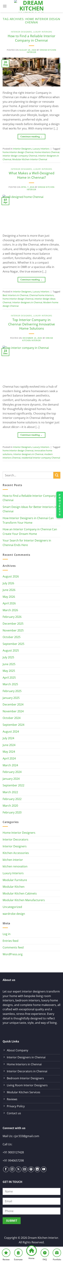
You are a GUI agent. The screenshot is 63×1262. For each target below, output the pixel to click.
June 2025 (9, 664)
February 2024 (12, 772)
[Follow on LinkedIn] (37, 1169)
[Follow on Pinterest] (31, 1169)
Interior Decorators (15, 839)
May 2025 (9, 671)
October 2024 (11, 718)
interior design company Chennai (20, 155)
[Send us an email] (25, 1169)
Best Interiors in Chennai (15, 295)
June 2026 (9, 590)
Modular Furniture (15, 880)
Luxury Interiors (42, 31)
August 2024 (11, 731)
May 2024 (9, 752)
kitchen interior (13, 860)
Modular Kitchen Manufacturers (24, 900)
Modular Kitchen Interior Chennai (29, 159)
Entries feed (10, 941)
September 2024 (13, 725)
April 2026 (9, 603)
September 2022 (13, 785)
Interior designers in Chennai (27, 302)
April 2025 (9, 677)
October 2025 (11, 637)
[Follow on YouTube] (44, 1169)
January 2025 (11, 698)
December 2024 (13, 704)
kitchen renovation (15, 866)
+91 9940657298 (13, 1160)
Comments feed (13, 947)
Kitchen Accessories (16, 853)
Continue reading (31, 136)
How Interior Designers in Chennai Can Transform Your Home (28, 520)
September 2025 (13, 644)
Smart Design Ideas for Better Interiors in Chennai (30, 509)
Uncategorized (12, 907)
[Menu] (5, 6)
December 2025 (13, 623)
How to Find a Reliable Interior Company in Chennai (31, 38)
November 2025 (13, 630)
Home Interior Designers (19, 833)
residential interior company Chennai (41, 457)
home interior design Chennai (18, 152)
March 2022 (10, 792)
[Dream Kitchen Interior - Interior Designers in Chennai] (31, 6)
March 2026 (10, 610)
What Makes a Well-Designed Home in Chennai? (31, 175)
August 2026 (11, 576)
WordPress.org (13, 954)
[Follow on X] (18, 1169)
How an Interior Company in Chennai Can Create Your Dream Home (30, 531)
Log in (6, 934)
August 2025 (11, 650)
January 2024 (11, 779)
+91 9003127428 (13, 1152)
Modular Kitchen (13, 887)
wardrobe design (14, 914)
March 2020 (10, 806)
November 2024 (13, 711)
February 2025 (12, 691)
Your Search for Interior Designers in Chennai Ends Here (27, 543)
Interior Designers (21, 31)
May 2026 (9, 597)
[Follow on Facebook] (6, 1169)
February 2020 (12, 812)
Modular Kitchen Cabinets (20, 893)
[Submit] (56, 475)
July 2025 (8, 657)
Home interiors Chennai (46, 152)
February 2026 (12, 617)
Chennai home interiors (41, 295)
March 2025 (10, 684)
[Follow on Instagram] (12, 1169)
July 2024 (8, 738)
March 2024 (10, 765)
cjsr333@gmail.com (26, 1136)
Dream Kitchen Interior (41, 51)
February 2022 (12, 799)
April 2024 (9, 758)
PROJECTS (59, 505)
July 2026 (8, 583)
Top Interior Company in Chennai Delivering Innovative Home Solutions (31, 324)
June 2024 (9, 745)
